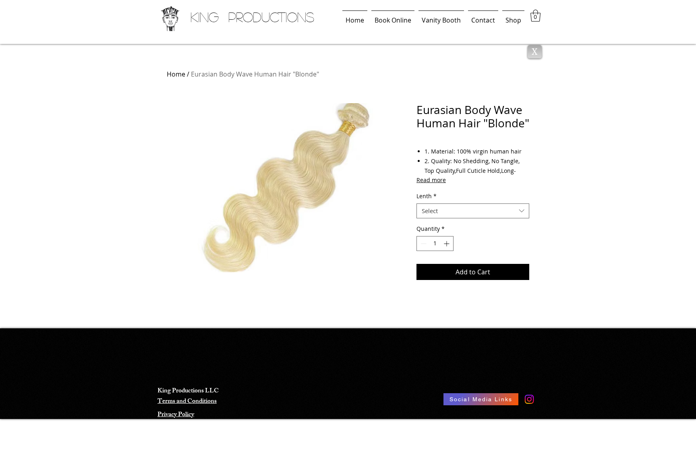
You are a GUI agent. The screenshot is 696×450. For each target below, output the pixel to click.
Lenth (426, 196)
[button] (535, 16)
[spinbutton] (435, 243)
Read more (431, 180)
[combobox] (472, 211)
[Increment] (447, 243)
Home (176, 74)
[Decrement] (423, 243)
